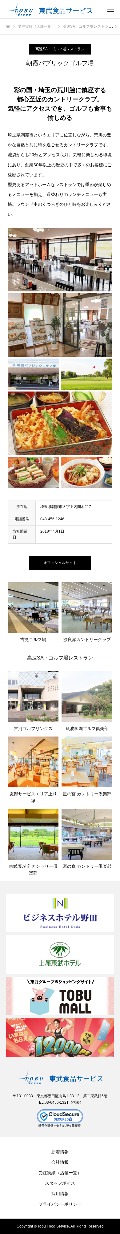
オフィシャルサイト (60, 563)
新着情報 (60, 1151)
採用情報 (60, 1193)
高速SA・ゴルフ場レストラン (60, 49)
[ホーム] (8, 26)
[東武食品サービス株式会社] (54, 9)
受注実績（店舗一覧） (60, 1172)
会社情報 (60, 1162)
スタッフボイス (60, 1183)
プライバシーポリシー (60, 1204)
